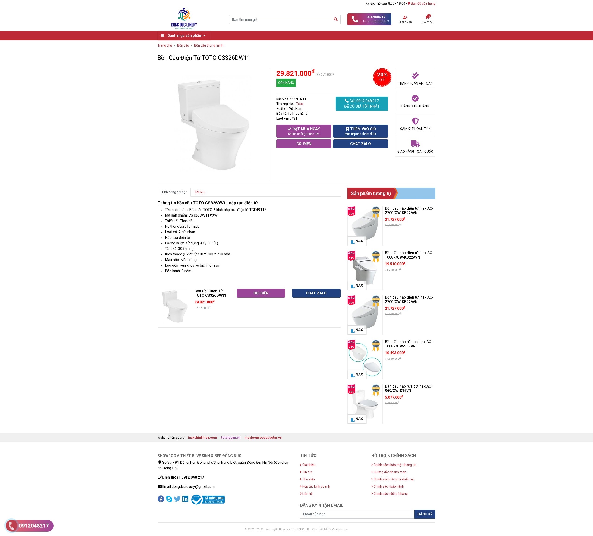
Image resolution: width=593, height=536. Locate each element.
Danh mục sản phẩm (185, 35)
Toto (299, 104)
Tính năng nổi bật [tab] (174, 192)
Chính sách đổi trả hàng (390, 493)
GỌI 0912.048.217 (361, 104)
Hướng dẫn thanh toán (389, 472)
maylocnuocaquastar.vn (263, 437)
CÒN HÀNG (286, 83)
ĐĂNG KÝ (424, 514)
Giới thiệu (308, 465)
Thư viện (308, 479)
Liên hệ (307, 493)
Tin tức (307, 472)
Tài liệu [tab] (200, 192)
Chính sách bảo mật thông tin (394, 465)
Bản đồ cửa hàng (422, 3)
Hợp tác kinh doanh (316, 486)
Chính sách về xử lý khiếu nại (393, 479)
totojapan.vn (230, 437)
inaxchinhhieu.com (202, 437)
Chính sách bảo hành (388, 486)
